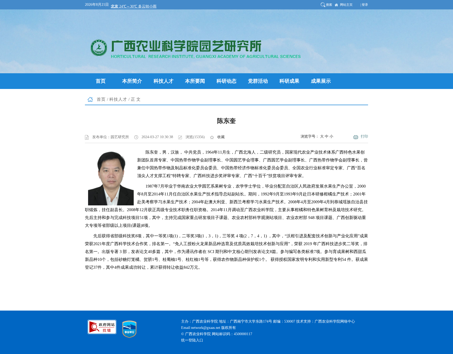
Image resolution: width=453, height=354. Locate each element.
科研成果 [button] (289, 81)
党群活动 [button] (258, 81)
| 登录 (364, 5)
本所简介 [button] (132, 81)
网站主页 (346, 5)
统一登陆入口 (192, 340)
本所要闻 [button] (195, 81)
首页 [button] (101, 81)
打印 (364, 136)
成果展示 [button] (321, 81)
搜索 (329, 5)
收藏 (221, 137)
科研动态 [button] (226, 81)
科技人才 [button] (164, 81)
